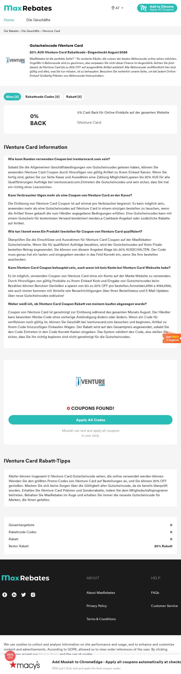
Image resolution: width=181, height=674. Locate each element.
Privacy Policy (96, 605)
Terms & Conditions (101, 619)
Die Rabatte (11, 31)
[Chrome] (157, 8)
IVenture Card (51, 31)
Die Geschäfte (30, 31)
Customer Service (164, 605)
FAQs (155, 592)
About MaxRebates (100, 592)
